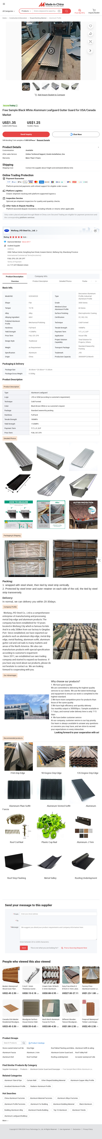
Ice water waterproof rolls (85, 1057)
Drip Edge (30, 1048)
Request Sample (43, 140)
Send (24, 948)
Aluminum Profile (55, 18)
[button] (91, 281)
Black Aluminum (85, 1104)
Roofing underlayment (59, 1057)
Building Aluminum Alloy (13, 1110)
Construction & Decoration (18, 18)
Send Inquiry (26, 134)
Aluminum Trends (79, 1110)
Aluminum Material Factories (41, 1098)
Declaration (77, 1129)
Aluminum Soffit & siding (84, 1048)
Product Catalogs (38, 1043)
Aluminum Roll (8, 1057)
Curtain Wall (31, 1080)
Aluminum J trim (33, 1052)
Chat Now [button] (77, 134)
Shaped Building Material (38, 18)
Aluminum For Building (39, 1104)
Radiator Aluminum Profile (40, 1086)
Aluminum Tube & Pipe (13, 1080)
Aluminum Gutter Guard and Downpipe (63, 1052)
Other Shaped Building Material (53, 1080)
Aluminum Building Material (63, 1104)
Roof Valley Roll (81, 1052)
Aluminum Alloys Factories (67, 1098)
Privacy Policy (88, 1129)
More (4, 1120)
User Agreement (65, 1129)
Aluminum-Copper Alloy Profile (82, 1080)
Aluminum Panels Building (38, 1110)
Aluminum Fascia (9, 1052)
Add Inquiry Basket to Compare (51, 94)
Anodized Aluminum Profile (14, 1086)
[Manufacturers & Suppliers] (51, 4)
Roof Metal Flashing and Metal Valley (63, 1048)
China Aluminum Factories (14, 1098)
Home (4, 18)
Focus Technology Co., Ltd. (35, 1129)
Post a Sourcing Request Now (74, 948)
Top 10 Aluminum (60, 1110)
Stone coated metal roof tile (13, 1048)
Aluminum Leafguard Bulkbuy (15, 1116)
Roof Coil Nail (32, 1057)
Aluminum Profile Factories (14, 1104)
